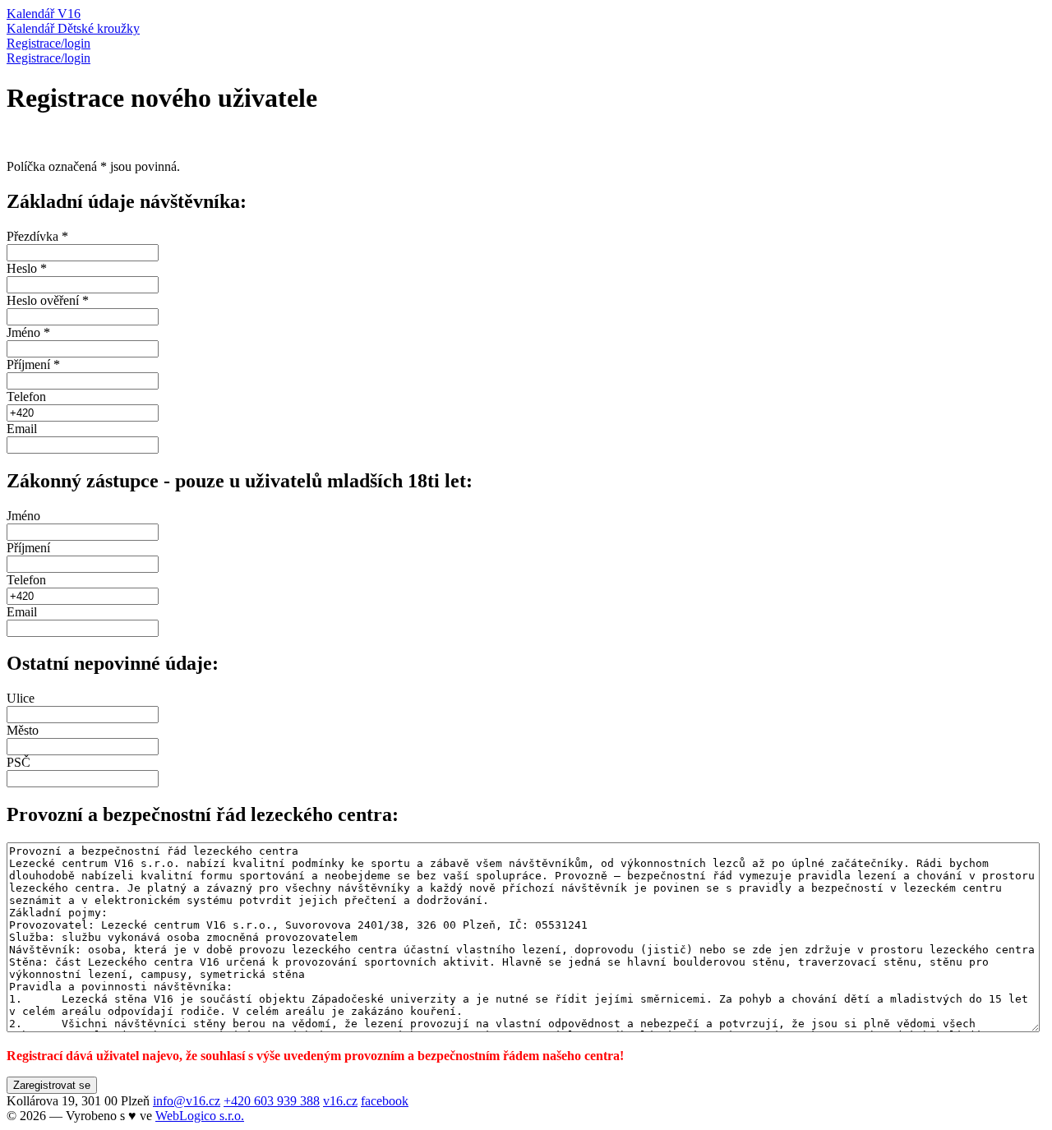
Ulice (21, 698)
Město (23, 730)
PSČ (18, 762)
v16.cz (340, 1101)
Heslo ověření (48, 300)
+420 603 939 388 (272, 1101)
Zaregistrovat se (51, 1085)
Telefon (26, 397)
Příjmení (33, 364)
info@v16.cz (186, 1101)
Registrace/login (48, 58)
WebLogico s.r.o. (199, 1116)
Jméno (28, 332)
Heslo (27, 268)
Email (22, 429)
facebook (384, 1101)
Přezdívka (37, 236)
